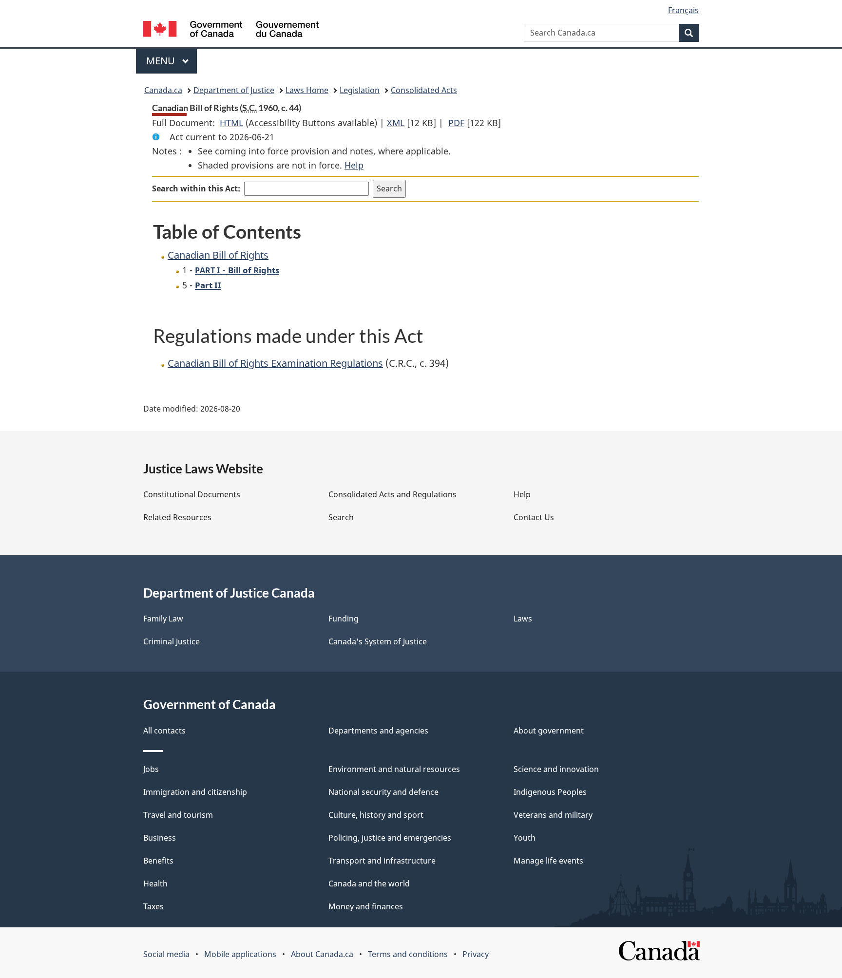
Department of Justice (233, 90)
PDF (456, 123)
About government (549, 730)
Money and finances (365, 906)
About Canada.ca (322, 954)
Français (683, 10)
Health (155, 883)
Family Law (163, 618)
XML (395, 123)
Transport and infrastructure (382, 860)
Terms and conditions (408, 954)
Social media (166, 954)
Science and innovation (556, 769)
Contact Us (534, 517)
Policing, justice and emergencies (389, 837)
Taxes (153, 906)
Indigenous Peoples (550, 792)
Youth (525, 837)
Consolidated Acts (424, 90)
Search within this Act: (196, 188)
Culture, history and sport (375, 814)
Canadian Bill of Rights (218, 255)
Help (354, 165)
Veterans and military (553, 814)
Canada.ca (163, 90)
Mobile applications (240, 954)
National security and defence (383, 792)
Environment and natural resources (394, 769)
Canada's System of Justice (377, 641)
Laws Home (307, 90)
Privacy (475, 954)
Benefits (158, 860)
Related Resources (177, 517)
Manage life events (548, 860)
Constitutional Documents (191, 494)
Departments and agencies (378, 730)
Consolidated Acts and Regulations (392, 494)
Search (341, 517)
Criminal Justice (171, 641)
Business (159, 837)
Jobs (151, 769)
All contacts (164, 730)
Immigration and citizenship (195, 792)
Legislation (360, 90)
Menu (161, 60)
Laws (523, 618)
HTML (231, 123)
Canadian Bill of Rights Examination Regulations (275, 363)
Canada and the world (369, 883)
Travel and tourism (178, 814)
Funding (343, 618)
